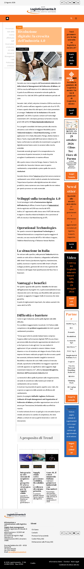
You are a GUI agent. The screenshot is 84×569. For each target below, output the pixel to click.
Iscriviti (71, 246)
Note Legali (75, 561)
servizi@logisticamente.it (17, 552)
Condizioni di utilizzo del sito (69, 564)
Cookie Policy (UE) (38, 539)
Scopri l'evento (71, 176)
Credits (32, 563)
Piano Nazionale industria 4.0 (43, 122)
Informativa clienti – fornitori (59, 561)
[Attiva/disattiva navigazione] (76, 18)
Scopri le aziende (71, 399)
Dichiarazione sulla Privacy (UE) (42, 542)
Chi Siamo (35, 529)
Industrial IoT (54, 205)
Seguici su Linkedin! (71, 448)
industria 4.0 (38, 176)
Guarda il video (71, 301)
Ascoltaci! (71, 112)
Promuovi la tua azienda (40, 535)
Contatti (35, 532)
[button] (71, 18)
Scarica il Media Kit (71, 59)
